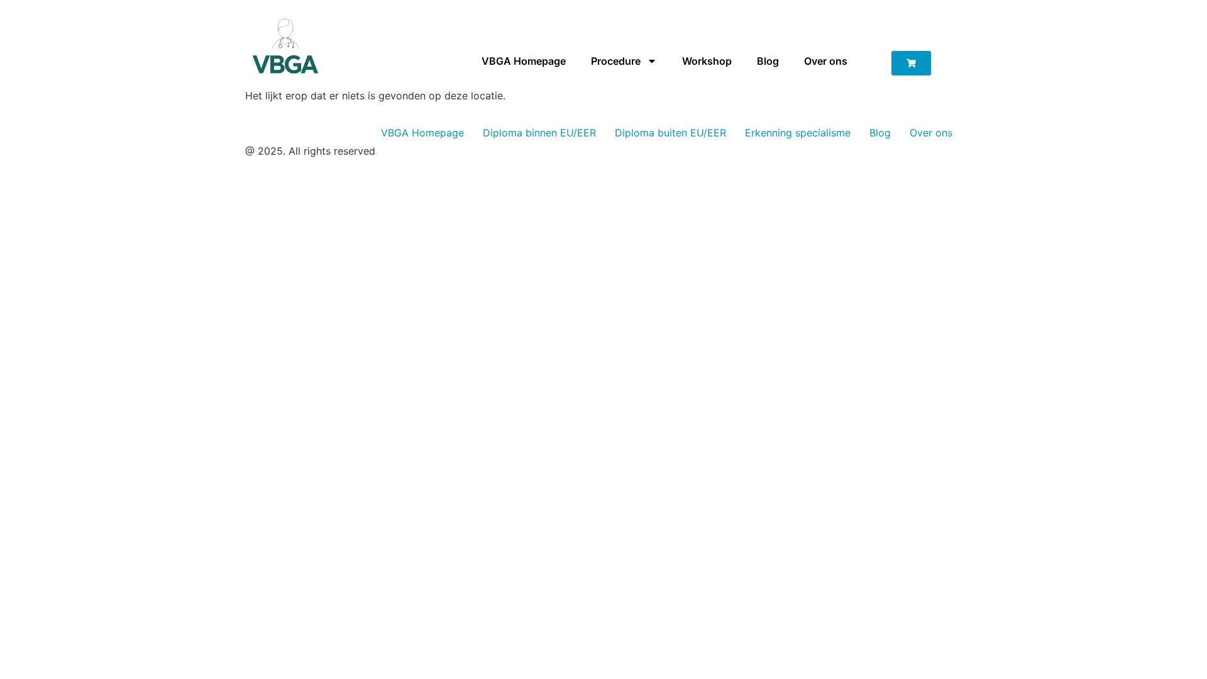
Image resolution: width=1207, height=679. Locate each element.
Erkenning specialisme (798, 132)
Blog (768, 61)
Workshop (707, 61)
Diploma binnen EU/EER (539, 132)
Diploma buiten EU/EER (670, 132)
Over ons (825, 61)
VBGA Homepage (524, 61)
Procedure (616, 61)
